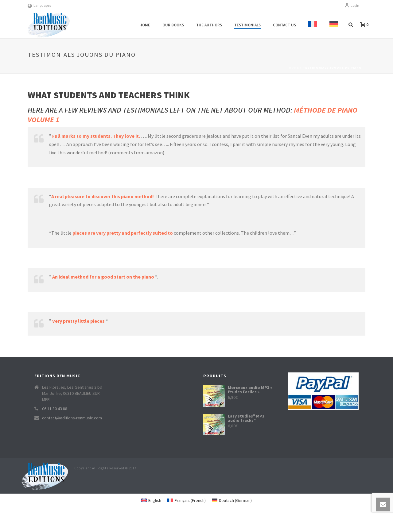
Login (355, 5)
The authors (209, 25)
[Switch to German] (333, 25)
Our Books (173, 25)
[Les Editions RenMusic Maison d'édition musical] (44, 475)
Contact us (284, 25)
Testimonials (247, 25)
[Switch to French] (312, 25)
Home (144, 25)
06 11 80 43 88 (54, 408)
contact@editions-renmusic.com (72, 418)
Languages (42, 5)
